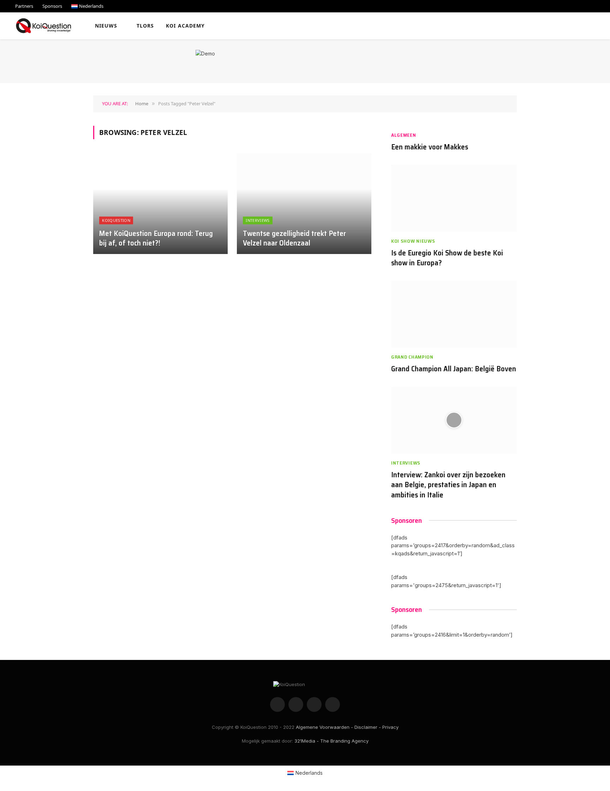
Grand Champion (412, 357)
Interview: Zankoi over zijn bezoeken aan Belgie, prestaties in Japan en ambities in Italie (448, 485)
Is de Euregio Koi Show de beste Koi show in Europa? (447, 258)
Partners (24, 6)
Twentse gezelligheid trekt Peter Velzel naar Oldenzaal (294, 238)
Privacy (390, 727)
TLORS (145, 25)
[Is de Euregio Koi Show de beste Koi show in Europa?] (454, 198)
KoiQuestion (116, 220)
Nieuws (106, 25)
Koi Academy (185, 25)
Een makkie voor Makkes (429, 147)
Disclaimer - (367, 727)
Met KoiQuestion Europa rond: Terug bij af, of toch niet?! (156, 238)
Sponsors (52, 6)
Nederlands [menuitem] (309, 773)
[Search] (598, 26)
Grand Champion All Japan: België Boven (453, 369)
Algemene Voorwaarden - (324, 727)
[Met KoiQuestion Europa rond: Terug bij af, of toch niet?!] (160, 203)
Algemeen (403, 135)
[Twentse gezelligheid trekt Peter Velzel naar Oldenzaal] (304, 203)
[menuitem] (87, 6)
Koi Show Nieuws (413, 241)
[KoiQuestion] (44, 25)
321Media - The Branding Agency (331, 741)
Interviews (257, 220)
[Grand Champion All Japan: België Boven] (454, 314)
